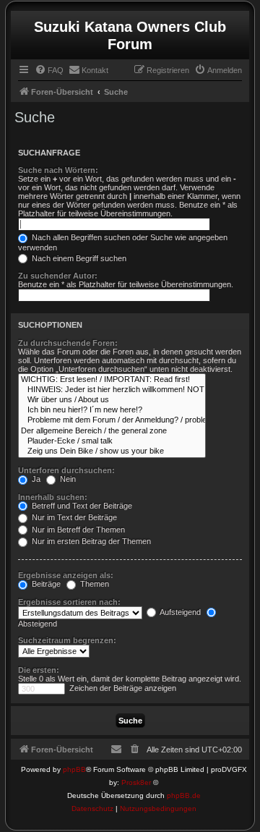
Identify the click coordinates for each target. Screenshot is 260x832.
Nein (67, 479)
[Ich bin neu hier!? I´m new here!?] (112, 410)
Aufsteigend (179, 612)
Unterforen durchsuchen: (66, 470)
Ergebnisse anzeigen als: (65, 575)
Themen (93, 584)
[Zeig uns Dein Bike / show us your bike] (112, 451)
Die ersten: (38, 670)
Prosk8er (136, 782)
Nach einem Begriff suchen (78, 258)
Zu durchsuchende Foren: (68, 343)
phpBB (74, 769)
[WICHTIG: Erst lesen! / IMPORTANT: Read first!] (112, 380)
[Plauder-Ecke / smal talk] (112, 441)
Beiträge (45, 584)
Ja (35, 479)
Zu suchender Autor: (58, 275)
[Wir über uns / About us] (112, 400)
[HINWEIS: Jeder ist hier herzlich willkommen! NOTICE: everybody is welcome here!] (112, 390)
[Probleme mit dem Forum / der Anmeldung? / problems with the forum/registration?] (112, 420)
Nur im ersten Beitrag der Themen (90, 541)
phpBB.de (184, 795)
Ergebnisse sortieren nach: (69, 602)
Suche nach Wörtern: (58, 170)
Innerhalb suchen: (52, 497)
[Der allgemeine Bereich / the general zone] (112, 431)
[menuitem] (49, 70)
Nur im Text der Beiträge (73, 517)
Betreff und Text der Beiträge (81, 505)
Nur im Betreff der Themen (77, 529)
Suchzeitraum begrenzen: (67, 640)
